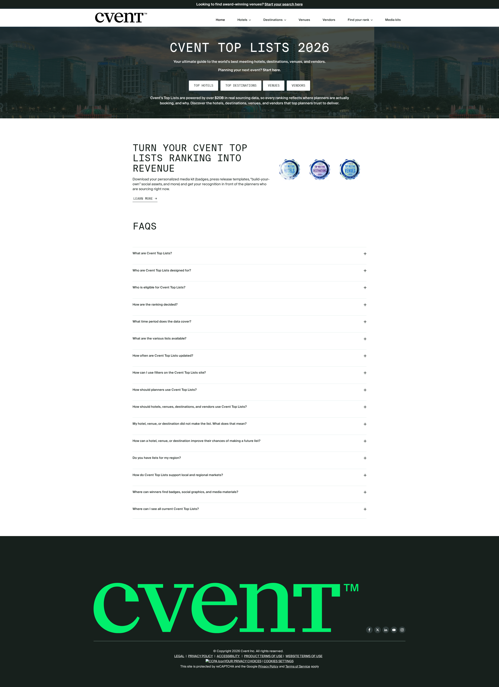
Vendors (329, 20)
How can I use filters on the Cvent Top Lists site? (169, 372)
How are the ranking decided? (155, 304)
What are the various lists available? (159, 338)
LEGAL (179, 656)
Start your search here (284, 4)
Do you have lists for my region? (157, 458)
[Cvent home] (121, 18)
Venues (304, 20)
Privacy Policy (268, 666)
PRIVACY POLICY (200, 656)
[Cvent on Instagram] (402, 630)
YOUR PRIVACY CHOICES (242, 661)
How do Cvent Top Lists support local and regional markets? (178, 475)
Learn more (143, 198)
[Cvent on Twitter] (377, 630)
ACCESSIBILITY (228, 656)
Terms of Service (297, 666)
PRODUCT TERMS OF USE (263, 656)
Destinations (273, 19)
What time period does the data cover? (162, 321)
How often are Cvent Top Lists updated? (163, 355)
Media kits (393, 20)
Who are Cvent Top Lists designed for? (162, 270)
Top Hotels (203, 85)
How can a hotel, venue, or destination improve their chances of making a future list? (196, 441)
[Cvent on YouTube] (394, 630)
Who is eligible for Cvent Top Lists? (159, 287)
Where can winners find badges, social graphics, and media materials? (185, 492)
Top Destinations (241, 85)
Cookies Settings (279, 661)
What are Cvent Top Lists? (152, 253)
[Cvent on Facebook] (369, 630)
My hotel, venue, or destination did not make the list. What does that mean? (190, 423)
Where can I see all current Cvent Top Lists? (166, 509)
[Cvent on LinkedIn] (385, 630)
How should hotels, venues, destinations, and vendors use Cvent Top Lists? (190, 407)
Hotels (242, 19)
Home (220, 20)
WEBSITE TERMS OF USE (304, 656)
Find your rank (358, 19)
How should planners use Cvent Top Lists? (165, 390)
